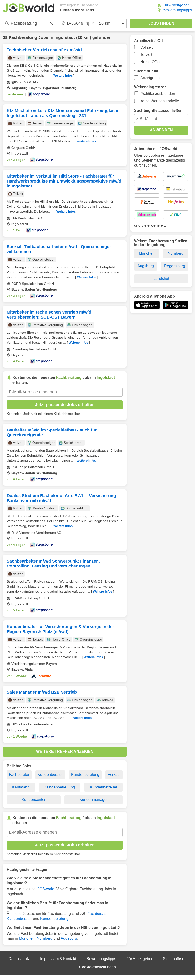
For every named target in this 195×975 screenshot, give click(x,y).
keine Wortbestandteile (159, 101)
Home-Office (150, 62)
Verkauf (114, 775)
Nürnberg (45, 938)
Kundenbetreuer (103, 787)
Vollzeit (146, 47)
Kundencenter (33, 799)
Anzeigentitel (151, 78)
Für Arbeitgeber (176, 5)
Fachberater (19, 775)
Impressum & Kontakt (58, 959)
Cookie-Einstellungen (97, 967)
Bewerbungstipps (177, 10)
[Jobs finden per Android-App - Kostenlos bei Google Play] (175, 305)
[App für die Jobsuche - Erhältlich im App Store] (147, 305)
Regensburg (174, 266)
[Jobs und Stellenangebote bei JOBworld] (28, 7)
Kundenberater (50, 775)
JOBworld (46, 889)
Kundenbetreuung (59, 787)
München (27, 938)
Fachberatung (23, 37)
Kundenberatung (85, 775)
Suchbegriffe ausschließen (158, 110)
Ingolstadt (64, 37)
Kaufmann (20, 787)
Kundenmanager (93, 799)
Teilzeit (146, 54)
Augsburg (69, 938)
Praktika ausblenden (157, 94)
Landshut (161, 279)
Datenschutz (19, 959)
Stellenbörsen (174, 959)
